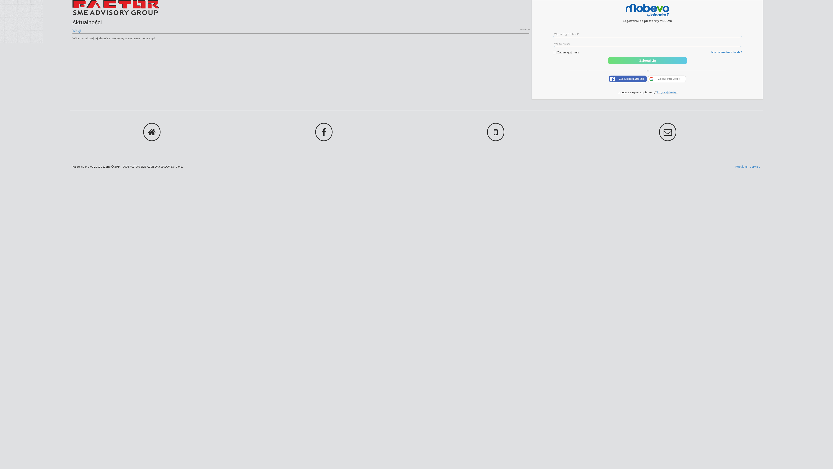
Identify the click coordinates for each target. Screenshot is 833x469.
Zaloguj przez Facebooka (631, 78)
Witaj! (76, 30)
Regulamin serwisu (747, 166)
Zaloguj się (647, 60)
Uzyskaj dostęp (667, 92)
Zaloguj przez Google (669, 79)
